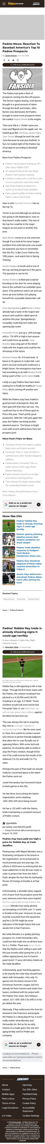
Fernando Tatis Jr (33, 599)
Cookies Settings (30, 1115)
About (5, 1085)
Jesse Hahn (35, 133)
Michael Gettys (10, 357)
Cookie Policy (29, 1103)
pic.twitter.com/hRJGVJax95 (16, 827)
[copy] (18, 60)
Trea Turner (8, 136)
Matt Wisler (8, 237)
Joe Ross (23, 133)
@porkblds (11, 823)
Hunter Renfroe (10, 279)
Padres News (21, 599)
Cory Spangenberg (11, 308)
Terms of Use (8, 1103)
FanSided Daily (29, 1094)
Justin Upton (27, 376)
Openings (27, 1085)
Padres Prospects (8, 599)
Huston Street (20, 119)
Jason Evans (11, 56)
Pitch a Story (8, 1098)
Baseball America (24, 203)
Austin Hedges (9, 266)
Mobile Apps (8, 1094)
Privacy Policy (29, 1098)
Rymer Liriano (33, 308)
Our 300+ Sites (29, 1089)
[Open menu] (4, 3)
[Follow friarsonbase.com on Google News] (38, 504)
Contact (6, 1089)
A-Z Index (7, 1115)
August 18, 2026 (10, 833)
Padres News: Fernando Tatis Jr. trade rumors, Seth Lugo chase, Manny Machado (22, 467)
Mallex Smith (35, 372)
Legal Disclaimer (10, 1107)
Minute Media (16, 1122)
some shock (35, 945)
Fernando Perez (10, 332)
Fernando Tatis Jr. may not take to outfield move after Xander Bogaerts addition (24, 456)
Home (4, 610)
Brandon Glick (11, 647)
